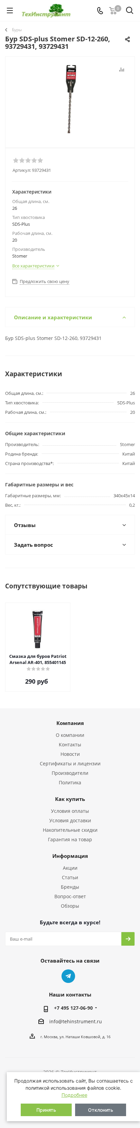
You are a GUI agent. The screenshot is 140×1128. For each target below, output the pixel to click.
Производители (70, 773)
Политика (70, 782)
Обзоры (70, 906)
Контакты (70, 744)
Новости (70, 754)
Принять (46, 1110)
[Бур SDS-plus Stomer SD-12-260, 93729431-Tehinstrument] (70, 99)
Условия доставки (70, 820)
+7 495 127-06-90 (73, 1008)
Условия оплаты (70, 811)
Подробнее (74, 1095)
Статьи (70, 877)
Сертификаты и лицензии (70, 763)
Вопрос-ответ (70, 896)
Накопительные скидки (70, 830)
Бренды (70, 887)
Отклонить (100, 1110)
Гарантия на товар (70, 839)
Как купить (70, 798)
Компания (70, 723)
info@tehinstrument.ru (75, 1021)
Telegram (68, 976)
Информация (70, 855)
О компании (70, 735)
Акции (70, 868)
